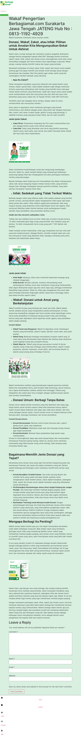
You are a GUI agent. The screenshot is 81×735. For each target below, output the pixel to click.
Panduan (40, 707)
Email (12, 667)
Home (40, 699)
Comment (13, 632)
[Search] (4, 15)
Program (3, 725)
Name (12, 658)
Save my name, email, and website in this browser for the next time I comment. (40, 687)
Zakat (2, 716)
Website (12, 676)
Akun (2, 734)
